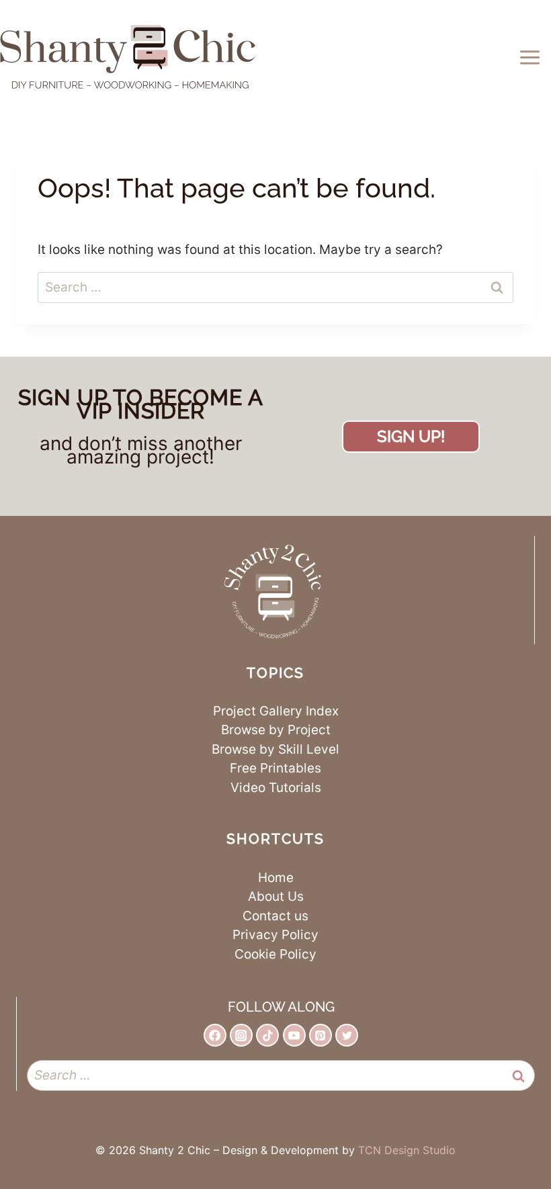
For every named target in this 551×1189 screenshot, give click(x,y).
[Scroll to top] (501, 1126)
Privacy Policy (275, 934)
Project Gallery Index (276, 711)
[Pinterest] (320, 1035)
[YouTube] (294, 1035)
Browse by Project (276, 730)
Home (276, 877)
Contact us (275, 916)
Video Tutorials (275, 787)
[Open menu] (532, 57)
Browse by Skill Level (275, 749)
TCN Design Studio (407, 1150)
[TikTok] (267, 1035)
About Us (276, 896)
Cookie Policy (275, 954)
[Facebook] (215, 1035)
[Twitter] (346, 1035)
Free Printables (275, 768)
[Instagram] (241, 1035)
